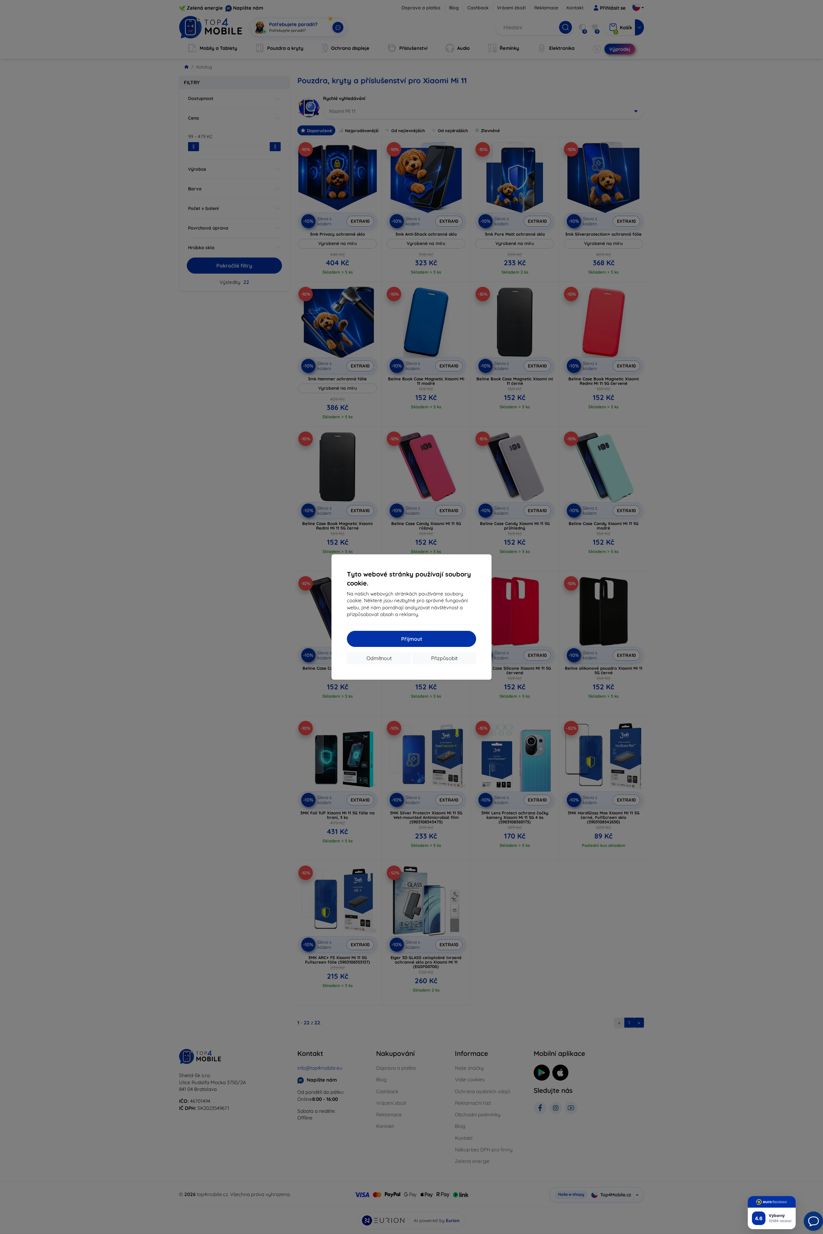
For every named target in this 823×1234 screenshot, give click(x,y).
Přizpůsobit (444, 658)
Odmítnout (379, 658)
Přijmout (411, 639)
